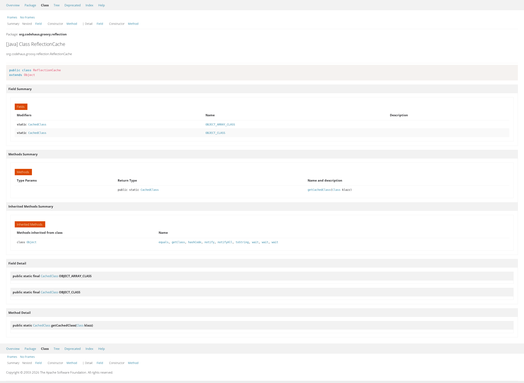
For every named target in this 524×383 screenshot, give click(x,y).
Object (31, 242)
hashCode (194, 242)
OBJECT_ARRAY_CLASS (220, 124)
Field (38, 24)
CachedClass (37, 124)
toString (242, 242)
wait (255, 242)
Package (30, 5)
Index (89, 5)
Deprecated (72, 5)
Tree (57, 5)
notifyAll (225, 242)
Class (336, 189)
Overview (13, 5)
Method (72, 24)
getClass (178, 242)
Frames (12, 17)
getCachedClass (319, 189)
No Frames (27, 17)
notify (209, 242)
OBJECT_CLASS (215, 132)
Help (101, 5)
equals (163, 242)
